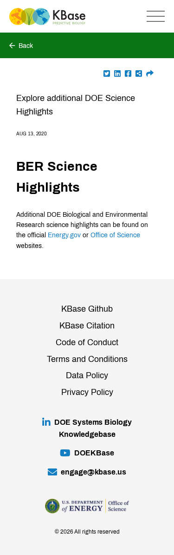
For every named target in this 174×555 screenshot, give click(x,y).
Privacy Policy (87, 392)
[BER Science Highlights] (150, 74)
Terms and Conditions (87, 359)
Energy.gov (64, 235)
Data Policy (87, 375)
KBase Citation (87, 325)
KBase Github (87, 309)
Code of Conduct (87, 342)
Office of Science (115, 235)
